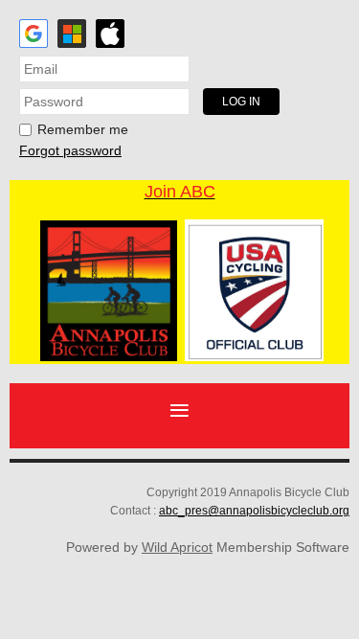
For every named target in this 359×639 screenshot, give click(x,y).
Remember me (82, 129)
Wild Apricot (177, 547)
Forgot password (70, 150)
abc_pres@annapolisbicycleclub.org (254, 510)
